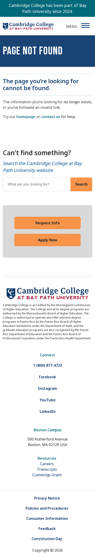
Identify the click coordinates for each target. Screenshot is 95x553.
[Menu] (85, 25)
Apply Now (47, 239)
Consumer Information (47, 518)
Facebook (47, 376)
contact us (50, 116)
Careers (47, 463)
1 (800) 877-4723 (47, 365)
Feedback (47, 528)
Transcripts (47, 469)
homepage (26, 116)
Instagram (47, 388)
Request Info (48, 222)
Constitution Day (47, 538)
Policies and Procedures (47, 508)
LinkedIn (48, 411)
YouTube (48, 399)
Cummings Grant (47, 474)
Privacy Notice (47, 498)
